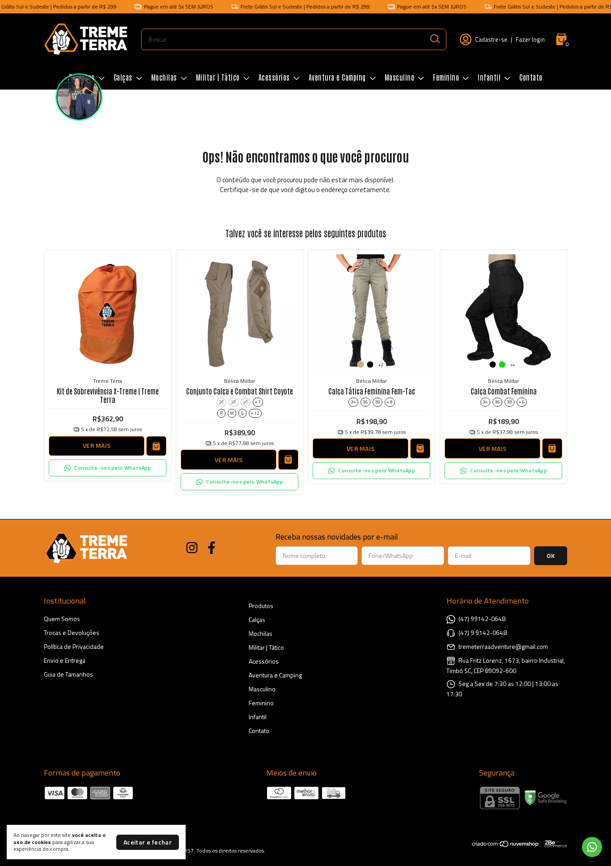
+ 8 (390, 402)
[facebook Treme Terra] (211, 548)
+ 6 (522, 402)
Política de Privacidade (74, 646)
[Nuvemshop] (505, 845)
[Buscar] (434, 38)
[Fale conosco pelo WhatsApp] (592, 847)
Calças (123, 77)
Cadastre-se (491, 39)
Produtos (261, 605)
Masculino (400, 77)
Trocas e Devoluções (71, 632)
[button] (107, 467)
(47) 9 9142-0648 (482, 632)
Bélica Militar (239, 381)
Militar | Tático (218, 77)
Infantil (489, 77)
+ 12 (255, 413)
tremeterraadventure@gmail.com (503, 646)
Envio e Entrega (64, 660)
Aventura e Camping (337, 77)
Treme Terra (107, 381)
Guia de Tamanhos (68, 674)
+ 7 (258, 402)
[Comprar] (156, 446)
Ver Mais (96, 445)
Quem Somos (62, 618)
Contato (531, 77)
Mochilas (164, 77)
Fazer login (530, 39)
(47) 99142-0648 (481, 618)
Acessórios (274, 77)
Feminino (446, 77)
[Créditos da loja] (553, 844)
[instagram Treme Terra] (192, 548)
